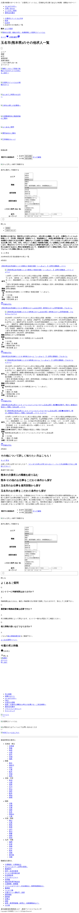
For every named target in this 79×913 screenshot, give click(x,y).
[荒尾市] (29, 176)
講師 (6, 901)
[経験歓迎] (32, 212)
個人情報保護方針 (14, 636)
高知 (10, 838)
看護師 (7, 888)
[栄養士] (41, 182)
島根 (10, 827)
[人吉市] (29, 174)
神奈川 (11, 765)
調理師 (7, 897)
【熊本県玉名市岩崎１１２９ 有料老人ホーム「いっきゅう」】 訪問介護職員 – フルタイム (34, 356)
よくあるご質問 (10, 11)
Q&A (7, 700)
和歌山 (11, 814)
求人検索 (8, 694)
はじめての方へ (10, 6)
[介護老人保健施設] (32, 200)
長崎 (10, 846)
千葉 (10, 769)
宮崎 (10, 853)
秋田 (10, 750)
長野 (10, 784)
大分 (10, 848)
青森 (10, 748)
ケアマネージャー (11, 877)
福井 (10, 791)
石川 (10, 787)
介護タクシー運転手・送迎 (15, 892)
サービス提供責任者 (12, 873)
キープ (5, 37)
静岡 (10, 797)
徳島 (10, 835)
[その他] (41, 188)
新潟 (10, 780)
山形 (10, 752)
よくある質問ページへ (9, 640)
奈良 (10, 812)
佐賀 (10, 844)
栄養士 (7, 899)
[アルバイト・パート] (31, 196)
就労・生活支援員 (11, 871)
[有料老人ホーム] (32, 202)
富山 (10, 789)
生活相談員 (9, 875)
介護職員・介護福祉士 (13, 864)
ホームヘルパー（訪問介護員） (16, 867)
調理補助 (8, 894)
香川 (10, 831)
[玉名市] (29, 180)
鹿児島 (11, 855)
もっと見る (5, 253)
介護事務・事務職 (11, 884)
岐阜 (10, 793)
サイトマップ (10, 711)
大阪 (10, 803)
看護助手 (8, 869)
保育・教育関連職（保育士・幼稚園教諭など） (22, 903)
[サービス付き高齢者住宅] (32, 204)
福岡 (10, 842)
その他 (7, 905)
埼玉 (10, 767)
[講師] (41, 184)
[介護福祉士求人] (32, 208)
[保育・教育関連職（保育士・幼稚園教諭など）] (41, 186)
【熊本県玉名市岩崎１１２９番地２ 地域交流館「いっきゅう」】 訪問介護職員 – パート (33, 266)
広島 (10, 823)
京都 (10, 805)
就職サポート (10, 696)
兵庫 (10, 808)
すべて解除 (37, 157)
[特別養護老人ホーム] (32, 198)
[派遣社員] (31, 194)
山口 (10, 829)
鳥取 (10, 825)
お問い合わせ (10, 8)
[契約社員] (31, 192)
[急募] (32, 206)
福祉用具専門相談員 (12, 882)
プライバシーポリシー (13, 709)
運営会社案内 (10, 13)
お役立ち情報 (10, 702)
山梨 (10, 782)
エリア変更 (9, 29)
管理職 (7, 879)
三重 (10, 816)
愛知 (10, 795)
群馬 (10, 776)
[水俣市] (29, 178)
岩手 (10, 754)
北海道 (11, 746)
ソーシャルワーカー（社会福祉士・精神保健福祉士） (24, 886)
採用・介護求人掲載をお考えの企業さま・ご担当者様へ (25, 704)
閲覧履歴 (15, 37)
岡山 (10, 820)
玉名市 (7, 23)
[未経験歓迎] (32, 210)
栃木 (10, 772)
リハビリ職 (9, 890)
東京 (10, 763)
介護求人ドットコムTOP (14, 18)
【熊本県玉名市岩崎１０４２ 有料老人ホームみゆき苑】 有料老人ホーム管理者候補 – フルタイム (36, 308)
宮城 (10, 757)
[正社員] (31, 190)
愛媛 (10, 833)
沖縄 (10, 857)
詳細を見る (6, 304)
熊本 (6, 20)
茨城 (10, 774)
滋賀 (10, 810)
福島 (10, 759)
